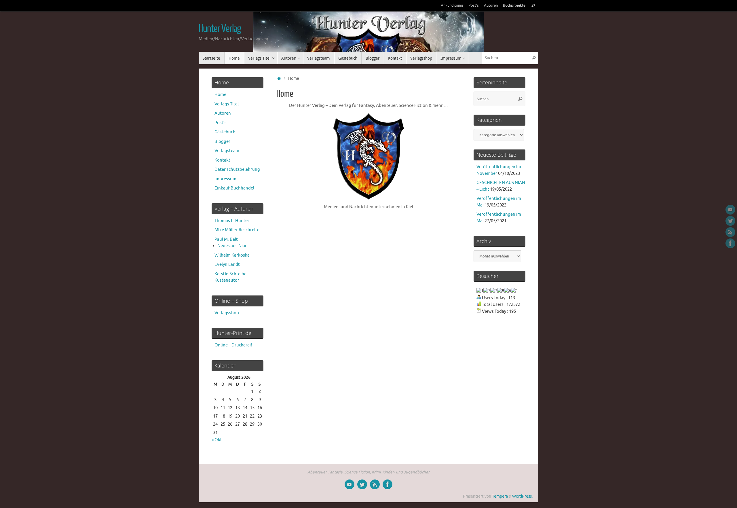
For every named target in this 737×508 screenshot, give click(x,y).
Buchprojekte (514, 5)
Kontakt (222, 160)
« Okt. (217, 440)
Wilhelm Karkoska (232, 255)
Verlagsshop (226, 313)
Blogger (222, 141)
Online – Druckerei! (233, 345)
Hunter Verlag (220, 29)
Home (220, 94)
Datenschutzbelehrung (237, 169)
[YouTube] (730, 210)
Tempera (500, 496)
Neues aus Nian (232, 246)
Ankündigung (452, 5)
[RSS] (730, 232)
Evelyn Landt (227, 264)
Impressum (225, 179)
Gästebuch (224, 132)
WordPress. (522, 496)
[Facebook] (730, 243)
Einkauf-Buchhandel (234, 188)
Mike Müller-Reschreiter (237, 230)
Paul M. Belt (226, 239)
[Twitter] (730, 221)
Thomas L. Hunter (231, 220)
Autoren (491, 5)
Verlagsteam (226, 150)
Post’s (473, 5)
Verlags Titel (226, 104)
